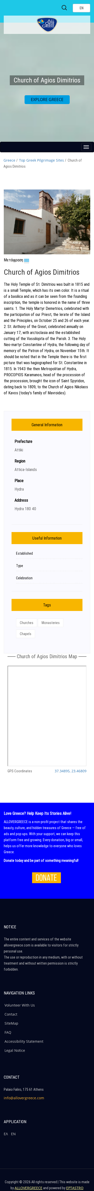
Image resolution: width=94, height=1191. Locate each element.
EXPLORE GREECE (47, 99)
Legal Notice (15, 1050)
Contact (11, 1014)
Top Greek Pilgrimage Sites (41, 160)
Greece (9, 160)
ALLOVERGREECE (28, 1187)
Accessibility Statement (24, 1041)
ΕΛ (6, 1133)
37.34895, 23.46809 (70, 771)
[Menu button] (86, 147)
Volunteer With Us (20, 1005)
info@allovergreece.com (24, 1097)
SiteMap (11, 1023)
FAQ (8, 1032)
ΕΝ (13, 1133)
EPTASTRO (74, 1187)
